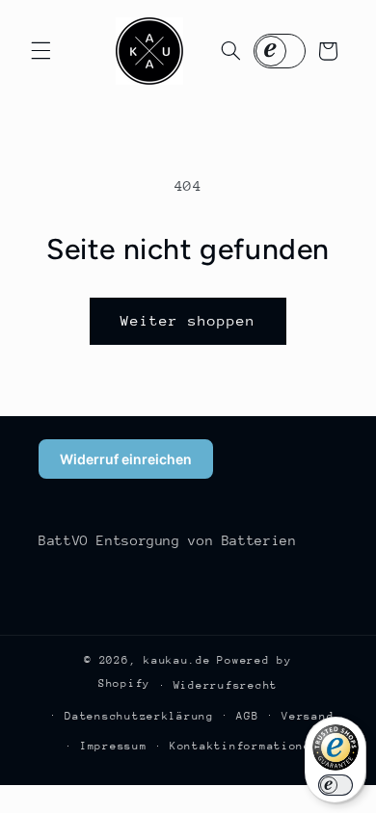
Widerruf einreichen (126, 459)
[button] (40, 51)
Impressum (114, 746)
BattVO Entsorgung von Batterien (168, 540)
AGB (247, 716)
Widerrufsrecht (226, 685)
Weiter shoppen (188, 320)
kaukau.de (177, 660)
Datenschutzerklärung (139, 716)
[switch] (335, 785)
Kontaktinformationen (244, 746)
